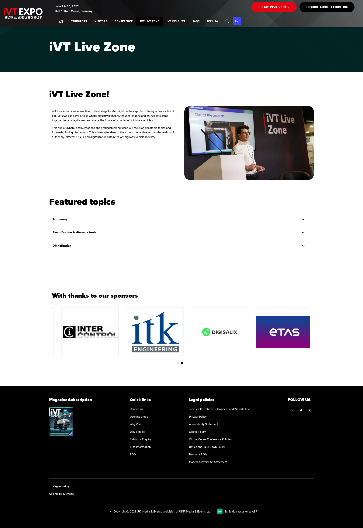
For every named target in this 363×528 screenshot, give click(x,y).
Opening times (139, 416)
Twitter (310, 411)
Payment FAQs (198, 454)
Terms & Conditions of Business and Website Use (219, 409)
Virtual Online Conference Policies (210, 439)
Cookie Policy (197, 432)
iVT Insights (176, 21)
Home (61, 21)
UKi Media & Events (61, 493)
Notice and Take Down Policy (207, 447)
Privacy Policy (197, 416)
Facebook (301, 411)
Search (227, 21)
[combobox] (237, 21)
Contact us (136, 409)
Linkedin (292, 411)
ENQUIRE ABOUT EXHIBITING (327, 7)
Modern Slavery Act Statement (208, 462)
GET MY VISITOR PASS (274, 7)
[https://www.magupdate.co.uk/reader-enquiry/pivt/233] (61, 435)
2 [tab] (182, 363)
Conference (124, 21)
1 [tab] (178, 363)
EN (236, 21)
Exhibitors (79, 21)
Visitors (101, 21)
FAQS (195, 21)
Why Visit (136, 424)
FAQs (133, 454)
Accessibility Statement (203, 424)
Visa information (140, 447)
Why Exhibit (137, 432)
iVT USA (212, 21)
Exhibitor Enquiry (140, 439)
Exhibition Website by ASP (240, 511)
